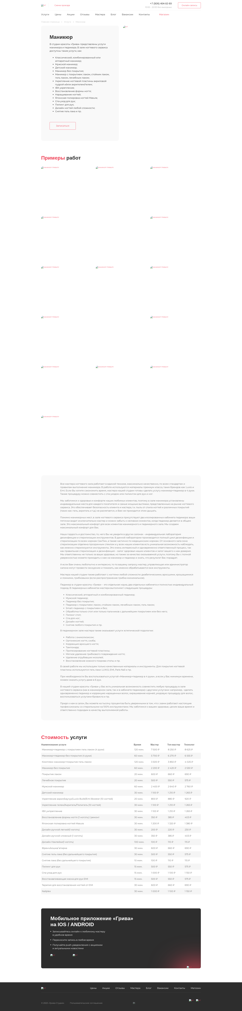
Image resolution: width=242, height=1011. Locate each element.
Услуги (45, 14)
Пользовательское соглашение (86, 1003)
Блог (113, 14)
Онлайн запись (189, 5)
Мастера (100, 14)
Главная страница (50, 22)
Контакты (144, 14)
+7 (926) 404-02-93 (161, 3)
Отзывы (84, 14)
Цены (58, 14)
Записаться (62, 125)
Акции (71, 14)
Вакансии (127, 14)
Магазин (164, 14)
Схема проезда (62, 5)
